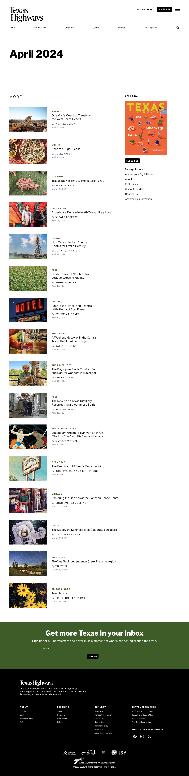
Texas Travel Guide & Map (142, 715)
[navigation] (177, 9)
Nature (56, 111)
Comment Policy (101, 726)
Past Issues (131, 184)
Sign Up (92, 656)
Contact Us (131, 194)
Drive (55, 525)
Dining (56, 145)
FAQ (21, 722)
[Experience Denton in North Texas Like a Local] (28, 214)
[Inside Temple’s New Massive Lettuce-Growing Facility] (28, 278)
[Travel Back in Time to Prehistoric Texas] (28, 183)
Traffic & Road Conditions (142, 711)
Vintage (57, 494)
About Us (130, 179)
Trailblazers (59, 593)
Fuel (55, 270)
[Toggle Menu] (177, 9)
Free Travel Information (141, 722)
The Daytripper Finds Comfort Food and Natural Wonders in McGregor (75, 371)
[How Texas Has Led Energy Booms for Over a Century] (28, 246)
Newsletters (144, 9)
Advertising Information (138, 199)
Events (121, 27)
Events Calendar (138, 718)
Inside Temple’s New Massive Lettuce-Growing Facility (71, 275)
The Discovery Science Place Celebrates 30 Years (84, 530)
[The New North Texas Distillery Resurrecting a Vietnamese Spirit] (28, 405)
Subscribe (164, 9)
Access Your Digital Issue (139, 174)
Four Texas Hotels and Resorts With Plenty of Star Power (72, 307)
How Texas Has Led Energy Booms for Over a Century (69, 244)
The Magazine (150, 27)
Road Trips (59, 333)
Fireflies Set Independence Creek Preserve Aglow (84, 561)
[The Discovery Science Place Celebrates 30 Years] (28, 532)
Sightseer (58, 557)
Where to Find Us (134, 189)
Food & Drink (40, 27)
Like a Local (60, 208)
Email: (46, 648)
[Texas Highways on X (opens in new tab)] (149, 737)
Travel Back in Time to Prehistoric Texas (78, 181)
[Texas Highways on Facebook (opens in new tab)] (135, 737)
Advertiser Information (103, 733)
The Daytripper (62, 365)
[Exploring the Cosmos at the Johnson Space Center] (28, 500)
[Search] (178, 28)
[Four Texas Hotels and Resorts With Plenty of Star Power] (28, 310)
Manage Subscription (103, 715)
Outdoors (69, 27)
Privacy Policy (109, 767)
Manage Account (134, 169)
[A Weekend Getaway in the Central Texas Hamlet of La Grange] (28, 341)
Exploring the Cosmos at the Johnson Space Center (86, 498)
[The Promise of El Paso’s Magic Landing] (28, 468)
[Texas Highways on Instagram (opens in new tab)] (142, 737)
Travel (12, 27)
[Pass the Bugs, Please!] (28, 151)
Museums (58, 176)
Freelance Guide (26, 718)
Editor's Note (61, 589)
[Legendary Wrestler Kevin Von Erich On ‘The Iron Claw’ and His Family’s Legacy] (28, 436)
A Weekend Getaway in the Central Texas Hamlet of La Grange (74, 339)
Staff (22, 715)
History (57, 238)
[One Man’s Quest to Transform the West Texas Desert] (28, 119)
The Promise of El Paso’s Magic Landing (78, 466)
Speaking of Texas (64, 428)
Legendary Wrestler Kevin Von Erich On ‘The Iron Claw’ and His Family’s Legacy (77, 434)
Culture (96, 27)
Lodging (57, 301)
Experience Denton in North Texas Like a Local (82, 212)
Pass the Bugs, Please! (66, 149)
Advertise (98, 729)
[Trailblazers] (28, 595)
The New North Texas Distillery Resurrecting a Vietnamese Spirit (73, 402)
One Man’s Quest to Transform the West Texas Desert (72, 117)
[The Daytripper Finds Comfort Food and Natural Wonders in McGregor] (28, 373)
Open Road (58, 462)
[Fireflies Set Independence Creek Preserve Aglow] (28, 563)
